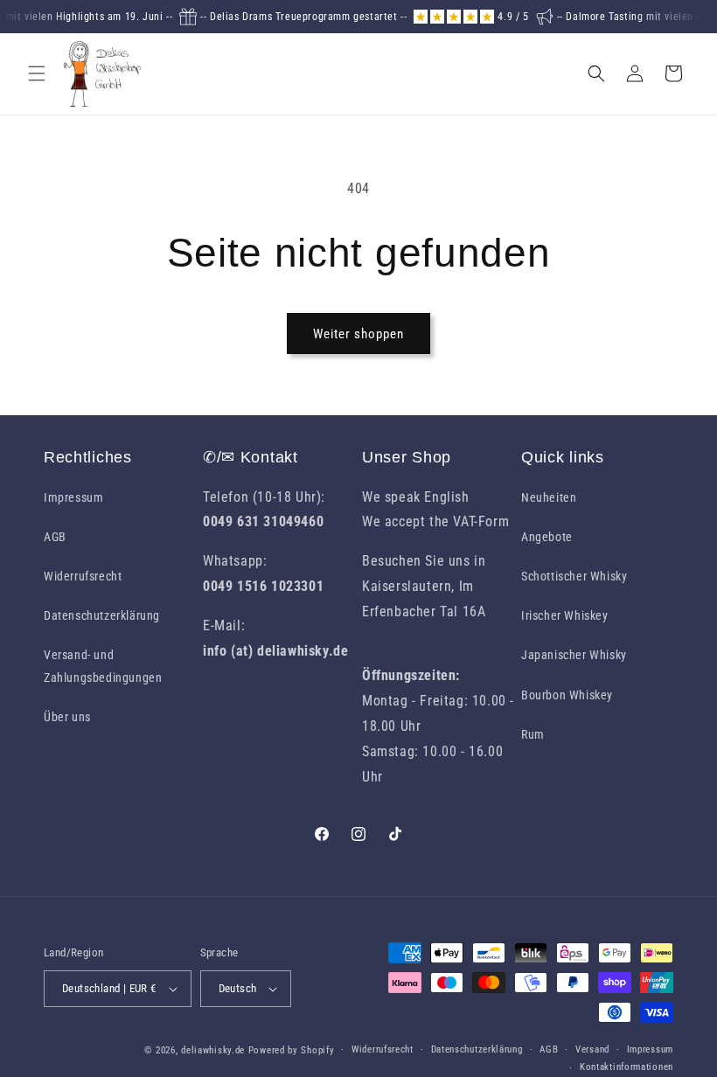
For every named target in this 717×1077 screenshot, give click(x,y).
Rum (533, 734)
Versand (592, 1049)
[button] (36, 73)
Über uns (67, 717)
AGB (55, 537)
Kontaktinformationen (626, 1067)
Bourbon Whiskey (567, 695)
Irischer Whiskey (565, 615)
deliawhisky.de (213, 1050)
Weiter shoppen (358, 334)
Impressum (73, 497)
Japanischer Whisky (574, 655)
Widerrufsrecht (83, 576)
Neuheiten (548, 497)
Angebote (547, 537)
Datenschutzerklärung (102, 615)
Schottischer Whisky (574, 576)
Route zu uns (402, 637)
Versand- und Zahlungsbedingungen (103, 666)
